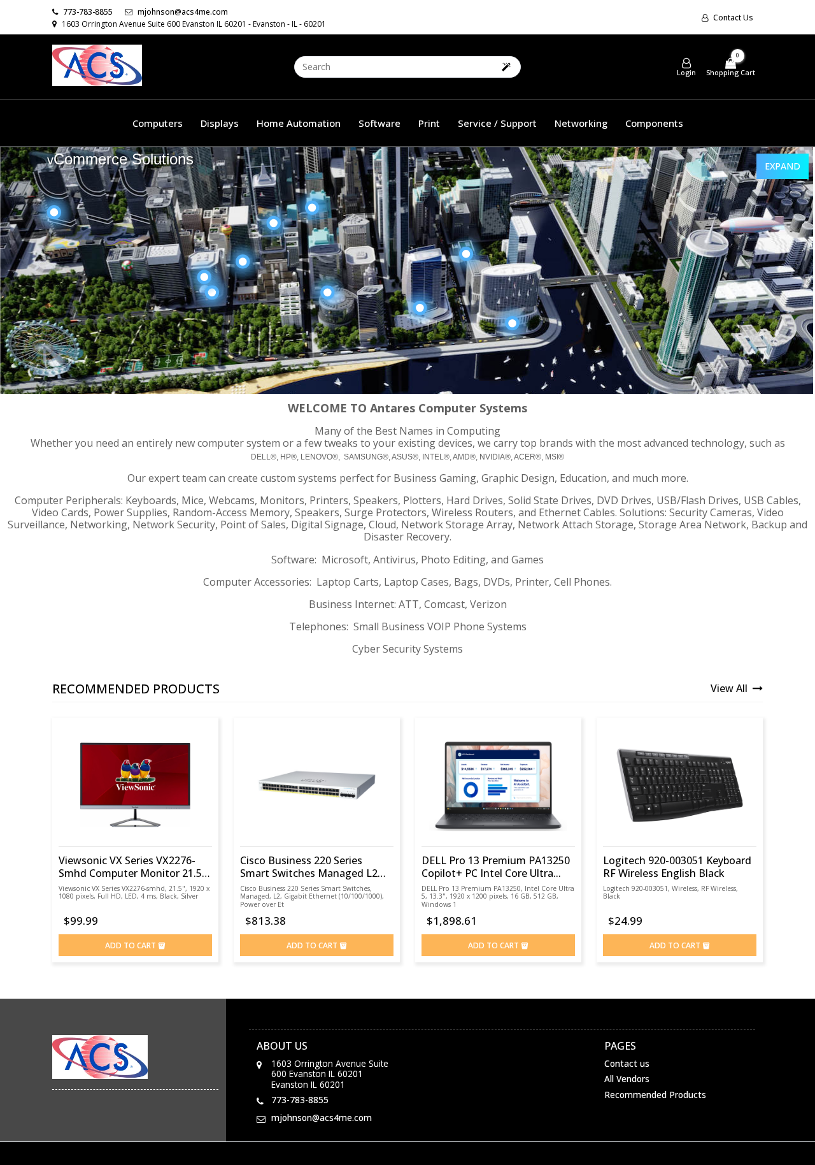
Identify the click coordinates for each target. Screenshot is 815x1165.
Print (429, 123)
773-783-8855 (87, 11)
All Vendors (626, 1079)
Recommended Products (655, 1095)
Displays (220, 123)
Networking (581, 123)
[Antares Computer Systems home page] (135, 1057)
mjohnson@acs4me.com (182, 11)
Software (379, 123)
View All (730, 689)
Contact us (732, 17)
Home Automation (299, 123)
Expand (782, 166)
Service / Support (497, 123)
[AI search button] (506, 66)
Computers (157, 123)
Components (654, 123)
